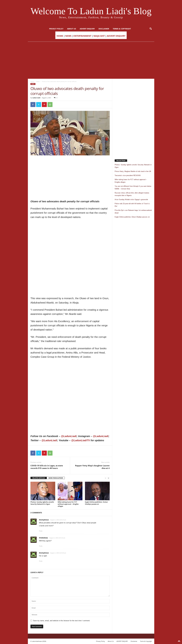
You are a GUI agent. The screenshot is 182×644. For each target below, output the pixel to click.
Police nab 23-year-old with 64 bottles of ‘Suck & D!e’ (132, 205)
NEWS (68, 35)
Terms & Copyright (122, 29)
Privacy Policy (56, 29)
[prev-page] (105, 478)
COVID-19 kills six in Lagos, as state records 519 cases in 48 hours (46, 466)
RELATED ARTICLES (38, 478)
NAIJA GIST (99, 35)
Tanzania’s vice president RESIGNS (128, 175)
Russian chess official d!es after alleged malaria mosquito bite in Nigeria (132, 194)
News (38, 81)
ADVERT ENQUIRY (87, 29)
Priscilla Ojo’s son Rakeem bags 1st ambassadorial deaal (133, 211)
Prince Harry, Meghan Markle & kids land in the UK (133, 171)
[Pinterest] (44, 104)
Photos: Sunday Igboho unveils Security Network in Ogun (42, 503)
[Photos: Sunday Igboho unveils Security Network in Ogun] (42, 491)
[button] (150, 28)
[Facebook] (32, 104)
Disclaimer (104, 29)
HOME (60, 35)
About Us (71, 29)
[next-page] (108, 478)
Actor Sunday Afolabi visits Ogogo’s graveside (131, 199)
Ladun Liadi (36, 98)
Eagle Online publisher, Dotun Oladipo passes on (96, 503)
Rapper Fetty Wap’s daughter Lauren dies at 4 (92, 466)
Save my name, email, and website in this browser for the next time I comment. (61, 621)
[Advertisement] (91, 60)
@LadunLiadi (69, 436)
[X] (38, 104)
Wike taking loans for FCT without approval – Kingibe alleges (68, 504)
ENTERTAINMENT (82, 35)
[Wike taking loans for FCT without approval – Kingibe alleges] (70, 491)
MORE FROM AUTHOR (56, 478)
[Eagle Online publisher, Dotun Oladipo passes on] (97, 491)
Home (32, 81)
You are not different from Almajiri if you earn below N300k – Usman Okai (133, 187)
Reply (40, 531)
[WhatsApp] (50, 104)
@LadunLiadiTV (80, 440)
